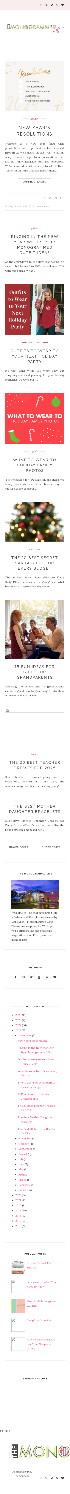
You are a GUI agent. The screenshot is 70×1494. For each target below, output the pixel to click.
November (25, 1138)
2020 (18, 1205)
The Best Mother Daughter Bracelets (34, 809)
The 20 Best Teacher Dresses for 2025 (34, 765)
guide (35, 451)
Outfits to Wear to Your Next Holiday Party (34, 356)
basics (34, 754)
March (22, 1179)
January (23, 1190)
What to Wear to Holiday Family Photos (34, 465)
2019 (18, 1210)
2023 (18, 1030)
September (25, 1148)
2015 (18, 1226)
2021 (18, 1200)
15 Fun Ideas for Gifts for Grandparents (35, 672)
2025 (18, 1020)
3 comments (42, 206)
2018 (18, 1215)
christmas (34, 342)
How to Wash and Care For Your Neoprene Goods (41, 1344)
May (21, 1169)
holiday (34, 118)
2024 (18, 1025)
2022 (18, 1195)
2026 (18, 1015)
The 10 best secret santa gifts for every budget (34, 563)
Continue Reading (34, 181)
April (21, 1174)
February (24, 1185)
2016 (18, 1220)
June (21, 1164)
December (24, 1035)
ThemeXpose (21, 1476)
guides (34, 228)
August (22, 1154)
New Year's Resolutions (34, 131)
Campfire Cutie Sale (39, 1320)
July (20, 1159)
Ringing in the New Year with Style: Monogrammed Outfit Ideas (34, 244)
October (23, 1143)
